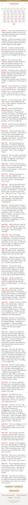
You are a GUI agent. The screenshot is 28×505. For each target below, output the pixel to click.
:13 (7, 164)
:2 (6, 39)
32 (4, 21)
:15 (7, 184)
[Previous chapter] (8, 4)
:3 (6, 48)
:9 (6, 124)
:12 (7, 155)
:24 (7, 288)
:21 (7, 257)
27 (8, 19)
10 (11, 11)
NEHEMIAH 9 (14, 4)
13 (22, 11)
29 (16, 19)
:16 (7, 196)
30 (19, 19)
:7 (6, 100)
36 (19, 21)
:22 (7, 266)
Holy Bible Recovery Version (14, 0)
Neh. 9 (3, 30)
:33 (7, 424)
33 (8, 21)
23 (16, 16)
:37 (7, 463)
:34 (7, 432)
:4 (6, 60)
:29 (7, 365)
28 (12, 19)
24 (19, 16)
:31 (7, 394)
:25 (7, 302)
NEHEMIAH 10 (19, 486)
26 (4, 19)
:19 (7, 235)
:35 (7, 443)
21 (8, 16)
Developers (17, 497)
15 (8, 14)
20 (4, 16)
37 (23, 21)
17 (16, 14)
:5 (6, 70)
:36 (7, 455)
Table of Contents (14, 490)
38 (14, 24)
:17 (7, 205)
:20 (7, 248)
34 (12, 21)
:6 (6, 86)
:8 (6, 108)
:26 (7, 318)
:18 (7, 224)
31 (23, 19)
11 (15, 11)
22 (12, 16)
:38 (7, 476)
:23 (7, 278)
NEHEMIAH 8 (9, 486)
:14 (7, 174)
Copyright (10, 497)
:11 (6, 143)
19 (23, 14)
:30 (7, 382)
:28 (7, 349)
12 (19, 11)
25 (23, 16)
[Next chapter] (20, 4)
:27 (7, 332)
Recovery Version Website (8, 495)
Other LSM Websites (21, 495)
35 (16, 21)
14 (4, 14)
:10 (7, 131)
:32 (7, 405)
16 (12, 14)
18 (19, 14)
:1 (6, 30)
